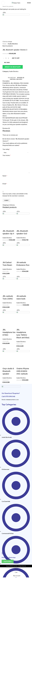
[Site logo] (16, 3)
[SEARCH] (31, 5)
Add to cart (15, 58)
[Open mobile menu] (3, 3)
